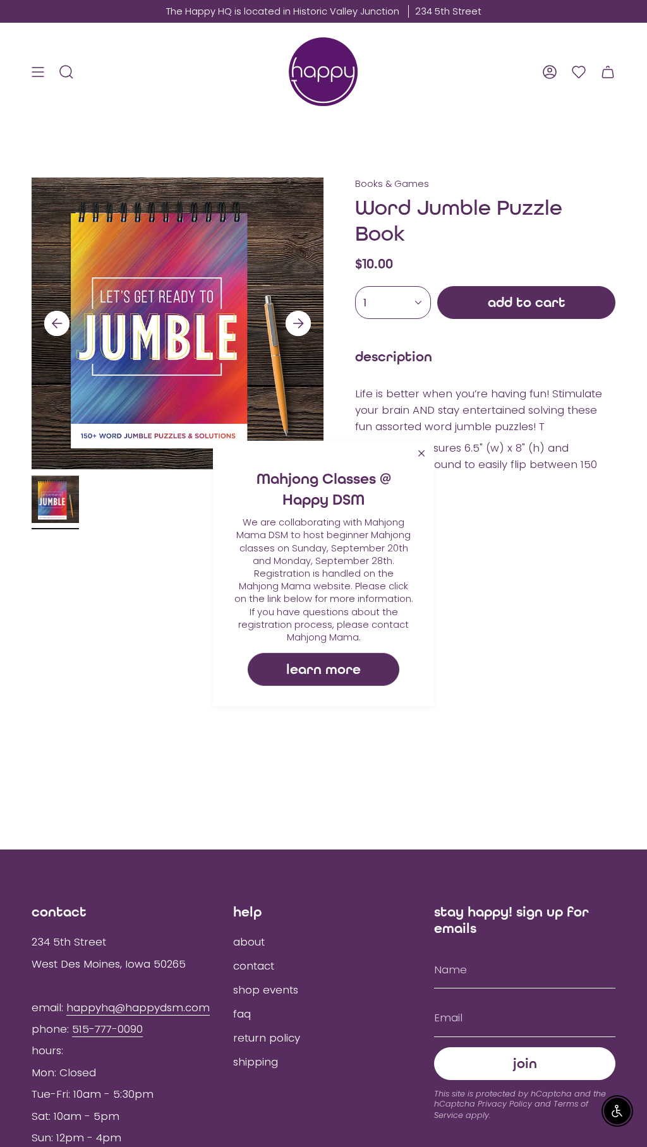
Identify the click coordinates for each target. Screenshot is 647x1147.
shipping (255, 1061)
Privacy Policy (505, 1103)
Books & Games (392, 183)
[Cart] (607, 71)
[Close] (421, 453)
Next (298, 323)
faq (242, 1013)
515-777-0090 (107, 1028)
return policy (266, 1037)
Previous (57, 323)
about (249, 941)
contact (253, 965)
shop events (265, 989)
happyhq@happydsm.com (138, 1007)
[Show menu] (38, 71)
